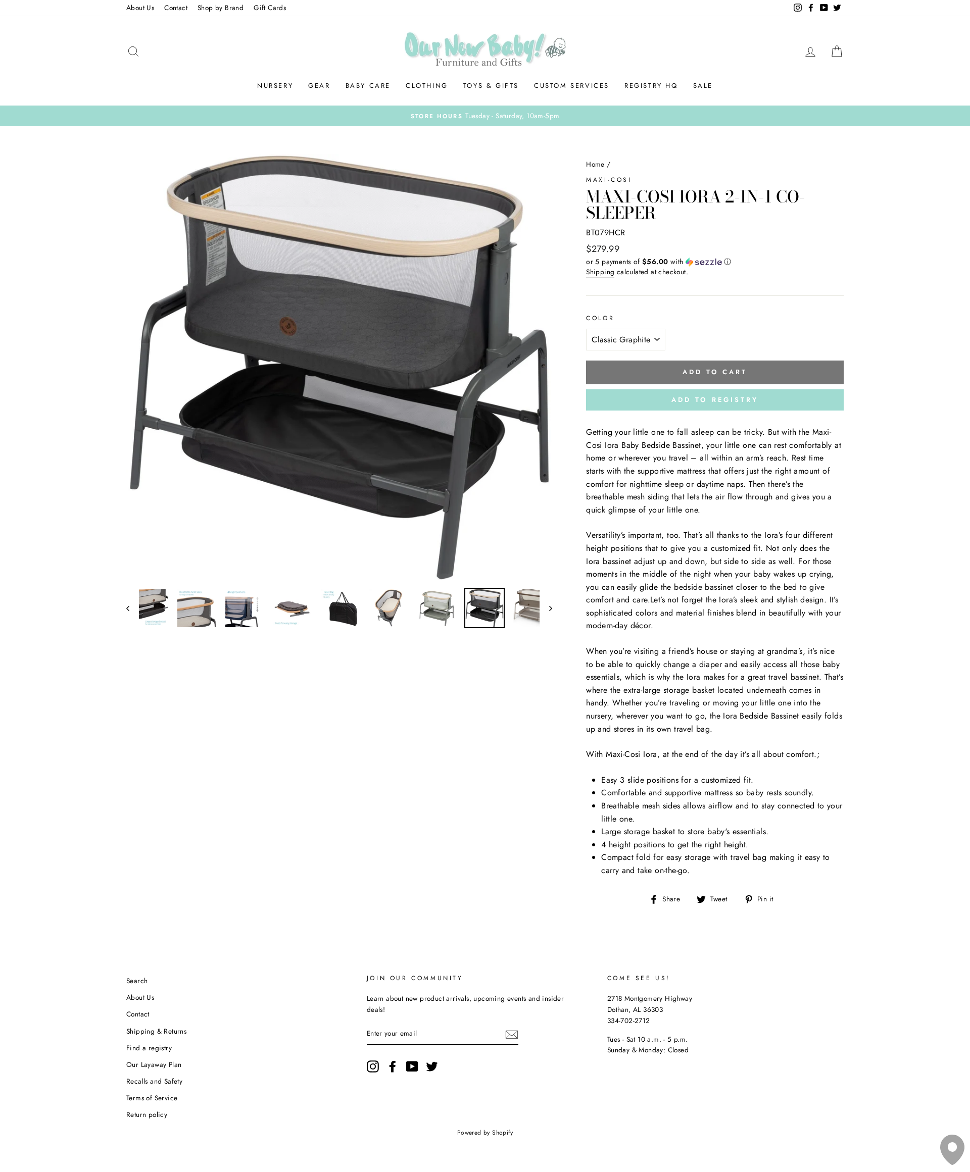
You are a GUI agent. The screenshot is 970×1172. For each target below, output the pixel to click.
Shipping (600, 272)
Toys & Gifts (491, 85)
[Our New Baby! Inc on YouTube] (412, 1066)
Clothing (427, 85)
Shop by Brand (221, 8)
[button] (715, 262)
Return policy (146, 1114)
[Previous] (132, 608)
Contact (175, 8)
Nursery (275, 85)
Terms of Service (151, 1098)
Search (137, 981)
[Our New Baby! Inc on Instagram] (373, 1066)
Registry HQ (651, 85)
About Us (140, 8)
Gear (319, 85)
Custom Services (571, 85)
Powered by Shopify (485, 1132)
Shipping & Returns (156, 1031)
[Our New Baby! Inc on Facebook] (392, 1066)
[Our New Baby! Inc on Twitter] (432, 1066)
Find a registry (149, 1048)
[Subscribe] (511, 1034)
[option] (485, 116)
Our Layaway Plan (153, 1064)
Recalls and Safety (154, 1081)
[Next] (546, 608)
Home (595, 164)
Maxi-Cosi (609, 179)
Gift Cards (270, 8)
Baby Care (368, 85)
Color (600, 318)
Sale (703, 85)
